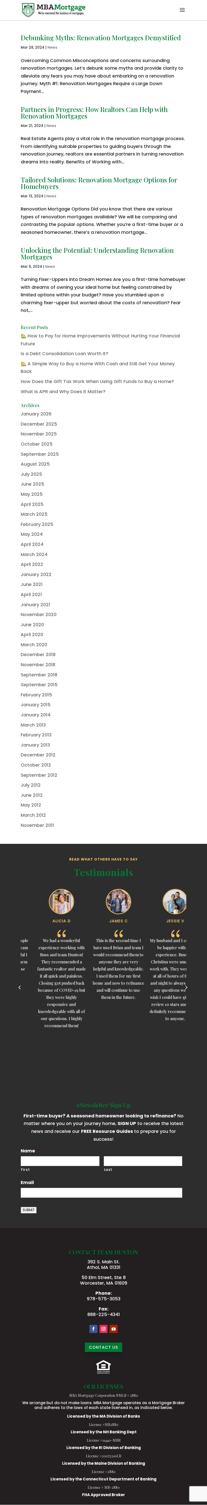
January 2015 (35, 704)
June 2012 (32, 795)
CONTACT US (103, 1347)
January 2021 (35, 604)
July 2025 (31, 474)
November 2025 (39, 434)
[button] (182, 13)
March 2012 (33, 815)
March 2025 (34, 514)
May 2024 (32, 534)
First (25, 1169)
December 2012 (38, 755)
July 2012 (31, 785)
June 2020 (32, 624)
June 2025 (32, 484)
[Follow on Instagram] (103, 1329)
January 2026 (36, 414)
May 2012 (31, 805)
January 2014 (35, 715)
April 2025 (32, 504)
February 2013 (36, 735)
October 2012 (36, 765)
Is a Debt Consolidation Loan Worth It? (64, 353)
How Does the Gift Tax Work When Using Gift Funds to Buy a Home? (97, 381)
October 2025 (37, 444)
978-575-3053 (103, 1299)
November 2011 (37, 825)
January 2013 (35, 745)
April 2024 (32, 544)
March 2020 (34, 644)
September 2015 (39, 684)
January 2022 (36, 574)
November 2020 (39, 614)
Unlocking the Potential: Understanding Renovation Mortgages (97, 253)
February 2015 (36, 695)
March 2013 (33, 725)
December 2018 (38, 654)
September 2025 (40, 454)
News (52, 47)
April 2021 (31, 594)
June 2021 (32, 584)
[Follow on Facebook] (93, 1329)
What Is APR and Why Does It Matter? (63, 391)
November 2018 (38, 664)
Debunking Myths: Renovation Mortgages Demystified (101, 37)
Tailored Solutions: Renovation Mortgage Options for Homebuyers (99, 183)
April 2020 (32, 634)
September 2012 (39, 775)
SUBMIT (29, 1210)
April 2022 (32, 564)
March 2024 (34, 554)
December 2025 (39, 424)
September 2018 (39, 675)
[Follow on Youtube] (114, 1329)
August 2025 (35, 464)
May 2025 (32, 494)
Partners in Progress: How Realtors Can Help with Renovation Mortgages (94, 112)
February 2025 (37, 524)
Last (108, 1169)
